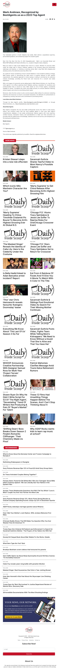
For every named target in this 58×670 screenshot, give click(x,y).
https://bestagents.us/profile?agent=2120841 (36, 102)
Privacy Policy (25, 640)
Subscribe (29, 654)
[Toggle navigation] (54, 4)
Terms (19, 640)
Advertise (31, 640)
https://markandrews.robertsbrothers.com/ (26, 104)
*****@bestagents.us (9, 128)
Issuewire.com (30, 61)
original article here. (40, 134)
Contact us (37, 640)
